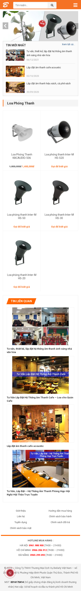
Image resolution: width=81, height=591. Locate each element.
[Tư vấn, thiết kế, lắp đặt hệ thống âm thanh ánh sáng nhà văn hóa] (40, 326)
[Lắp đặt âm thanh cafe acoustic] (40, 423)
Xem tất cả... (68, 44)
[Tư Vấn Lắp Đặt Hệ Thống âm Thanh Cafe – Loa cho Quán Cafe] (40, 374)
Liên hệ (21, 516)
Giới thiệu (21, 510)
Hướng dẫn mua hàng (60, 510)
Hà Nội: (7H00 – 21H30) (40, 545)
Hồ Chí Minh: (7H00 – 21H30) (40, 550)
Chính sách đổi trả (60, 522)
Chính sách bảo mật (20, 528)
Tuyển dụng (21, 522)
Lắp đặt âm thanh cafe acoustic (25, 446)
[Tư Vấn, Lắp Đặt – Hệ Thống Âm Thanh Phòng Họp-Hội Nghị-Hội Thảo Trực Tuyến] (40, 468)
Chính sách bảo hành (60, 516)
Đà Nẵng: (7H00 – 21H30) (40, 555)
